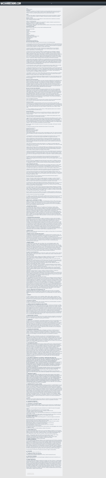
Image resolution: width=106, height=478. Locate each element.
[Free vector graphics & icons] (6, 3)
